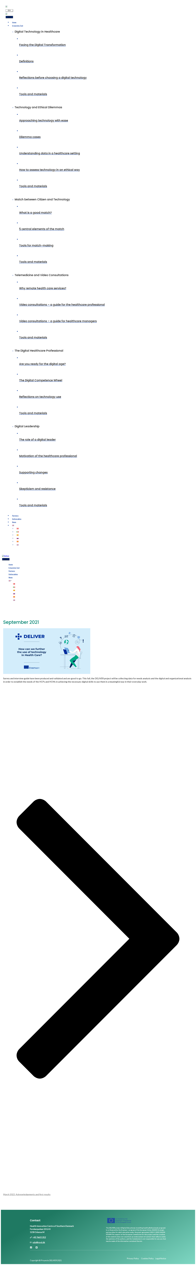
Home (14, 22)
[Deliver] (10, 7)
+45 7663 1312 (39, 1237)
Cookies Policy (147, 1258)
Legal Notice (160, 1258)
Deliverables (16, 519)
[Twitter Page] (37, 1247)
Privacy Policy (133, 1258)
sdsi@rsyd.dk (39, 1242)
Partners (15, 516)
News (14, 522)
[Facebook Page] (31, 1247)
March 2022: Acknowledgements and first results (26, 1194)
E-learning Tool (17, 26)
